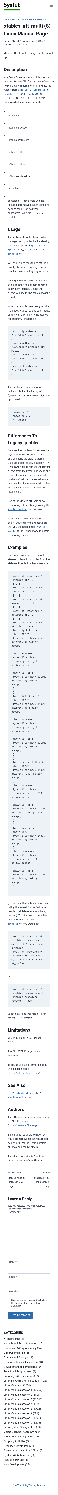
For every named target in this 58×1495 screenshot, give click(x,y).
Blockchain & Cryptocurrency (20, 1348)
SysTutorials (20, 1485)
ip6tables (39, 90)
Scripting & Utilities (14, 1441)
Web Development (14, 1464)
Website (13, 1291)
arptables (9, 94)
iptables (23, 90)
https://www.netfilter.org (22, 1125)
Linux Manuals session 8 (33, 19)
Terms (31, 1485)
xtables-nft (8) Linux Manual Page (42, 1179)
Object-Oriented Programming (21, 1431)
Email (13, 1276)
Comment (14, 1212)
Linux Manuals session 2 (18, 1394)
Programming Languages (18, 1436)
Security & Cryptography (17, 1445)
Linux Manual (13, 41)
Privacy (41, 1485)
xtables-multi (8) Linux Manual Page (17, 1179)
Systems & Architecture (17, 1455)
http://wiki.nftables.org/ (24, 1073)
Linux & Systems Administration (22, 1380)
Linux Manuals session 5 (18, 1408)
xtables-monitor (17, 509)
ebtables (30, 94)
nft (18, 1018)
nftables (9, 98)
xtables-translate (28, 1093)
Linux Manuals (11, 19)
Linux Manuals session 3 (18, 1399)
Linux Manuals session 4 (18, 1403)
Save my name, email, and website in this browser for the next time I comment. (29, 1303)
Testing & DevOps (14, 1459)
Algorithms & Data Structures (20, 1343)
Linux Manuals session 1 (18, 1390)
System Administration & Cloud (21, 1450)
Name (13, 1261)
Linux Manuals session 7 (18, 1413)
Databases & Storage (16, 1357)
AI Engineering (12, 1338)
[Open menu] (51, 6)
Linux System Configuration (19, 1427)
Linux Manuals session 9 (18, 1422)
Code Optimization (14, 1352)
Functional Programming (18, 1371)
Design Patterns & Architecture (21, 1362)
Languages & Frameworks (19, 1376)
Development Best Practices (20, 1366)
